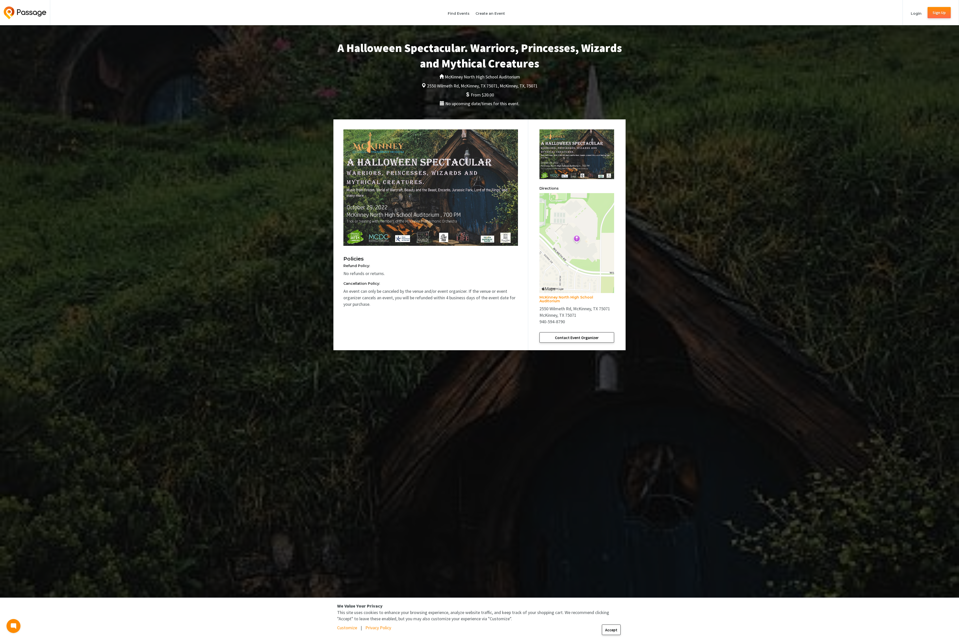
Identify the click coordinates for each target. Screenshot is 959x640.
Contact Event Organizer (577, 337)
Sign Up (939, 12)
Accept (611, 629)
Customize (347, 628)
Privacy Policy (378, 628)
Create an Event (490, 13)
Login (916, 13)
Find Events (459, 13)
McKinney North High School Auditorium (566, 299)
